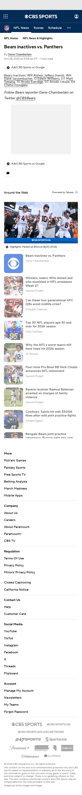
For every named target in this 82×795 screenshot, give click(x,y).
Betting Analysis (15, 482)
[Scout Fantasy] (30, 756)
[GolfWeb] (52, 756)
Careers (9, 520)
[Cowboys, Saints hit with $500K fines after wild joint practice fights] (13, 419)
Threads (10, 666)
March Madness (15, 489)
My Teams (11, 705)
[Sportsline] (56, 739)
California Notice (16, 590)
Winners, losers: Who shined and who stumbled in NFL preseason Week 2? (49, 282)
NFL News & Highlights (38, 38)
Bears (8, 75)
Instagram (11, 645)
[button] (5, 16)
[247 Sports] (28, 739)
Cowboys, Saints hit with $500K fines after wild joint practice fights (50, 413)
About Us (11, 513)
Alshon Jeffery (43, 75)
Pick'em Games (15, 460)
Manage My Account (19, 691)
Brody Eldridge (32, 82)
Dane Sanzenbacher (18, 79)
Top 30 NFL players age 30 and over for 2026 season (48, 324)
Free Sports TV (15, 475)
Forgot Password (16, 712)
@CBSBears (25, 98)
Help (7, 607)
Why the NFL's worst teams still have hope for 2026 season (48, 347)
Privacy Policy (14, 565)
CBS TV (9, 541)
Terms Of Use (14, 558)
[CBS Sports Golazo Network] (41, 732)
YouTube (10, 631)
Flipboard (11, 673)
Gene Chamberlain (20, 54)
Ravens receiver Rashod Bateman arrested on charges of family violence (49, 393)
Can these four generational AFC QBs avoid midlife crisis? (49, 302)
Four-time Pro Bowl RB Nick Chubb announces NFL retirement (51, 369)
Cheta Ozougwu (15, 85)
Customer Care (15, 614)
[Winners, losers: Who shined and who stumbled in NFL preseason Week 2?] (13, 285)
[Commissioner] (46, 747)
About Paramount (16, 527)
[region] (41, 222)
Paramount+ (12, 534)
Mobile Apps (13, 495)
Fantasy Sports (14, 468)
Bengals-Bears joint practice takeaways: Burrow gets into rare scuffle (49, 438)
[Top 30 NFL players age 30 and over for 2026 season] (13, 330)
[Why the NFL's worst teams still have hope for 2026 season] (13, 352)
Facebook (11, 652)
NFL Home (11, 38)
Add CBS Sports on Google (28, 67)
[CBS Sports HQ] (58, 724)
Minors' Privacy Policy (19, 572)
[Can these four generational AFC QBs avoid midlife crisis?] (13, 308)
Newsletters (12, 698)
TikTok (8, 638)
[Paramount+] (19, 747)
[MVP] (67, 746)
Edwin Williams (48, 79)
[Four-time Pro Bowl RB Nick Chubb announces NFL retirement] (13, 374)
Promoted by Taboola (63, 192)
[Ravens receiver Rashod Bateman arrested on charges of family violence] (13, 397)
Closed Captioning (17, 582)
